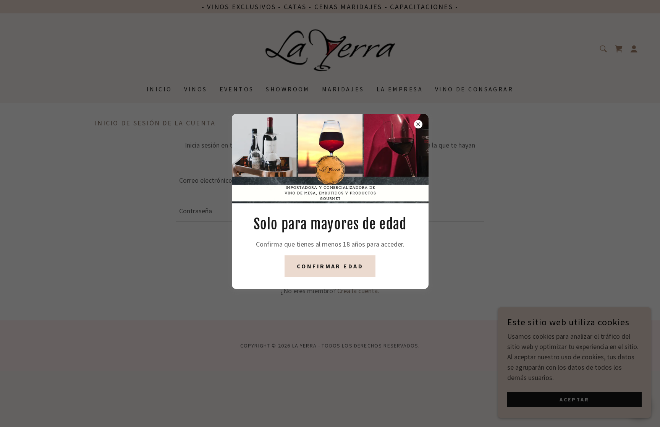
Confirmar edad (330, 266)
